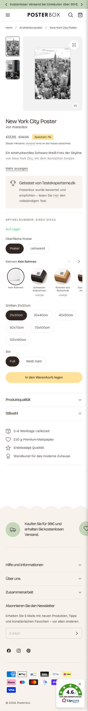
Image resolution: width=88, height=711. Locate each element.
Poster (14, 248)
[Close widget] (80, 684)
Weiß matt (34, 361)
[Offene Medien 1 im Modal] (74, 45)
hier (56, 195)
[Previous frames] (69, 261)
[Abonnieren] (76, 633)
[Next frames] (78, 261)
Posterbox (23, 702)
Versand (30, 143)
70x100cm (42, 328)
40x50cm (66, 315)
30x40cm (41, 315)
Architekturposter (30, 27)
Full (12, 361)
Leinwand (38, 248)
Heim (9, 27)
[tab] (13, 47)
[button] (7, 15)
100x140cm (18, 340)
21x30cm (16, 315)
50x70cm (17, 328)
